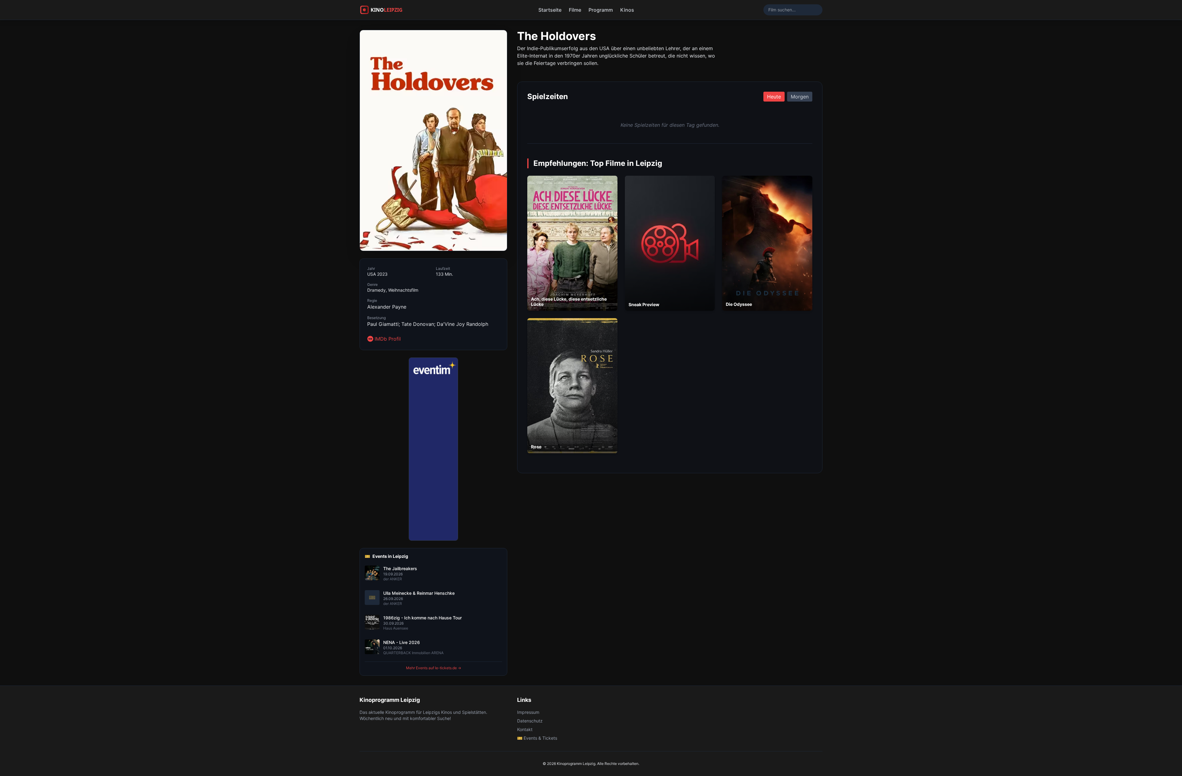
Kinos (627, 10)
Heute (774, 97)
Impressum (528, 712)
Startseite (549, 10)
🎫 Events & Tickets (537, 738)
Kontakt (525, 729)
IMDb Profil (388, 339)
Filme (575, 10)
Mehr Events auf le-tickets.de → (433, 668)
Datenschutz (530, 720)
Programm (601, 10)
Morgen (800, 97)
